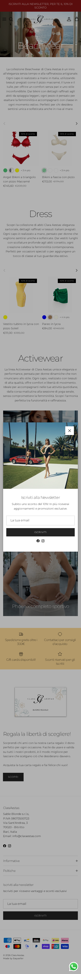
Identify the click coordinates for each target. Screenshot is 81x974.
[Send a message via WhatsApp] (73, 966)
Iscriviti (40, 532)
